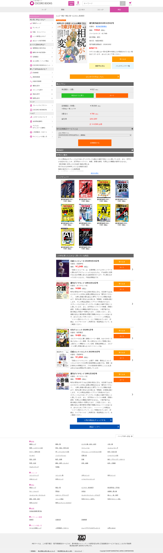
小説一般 (110, 444)
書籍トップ (32, 444)
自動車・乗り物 (112, 491)
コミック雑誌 (59, 499)
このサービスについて (40, 117)
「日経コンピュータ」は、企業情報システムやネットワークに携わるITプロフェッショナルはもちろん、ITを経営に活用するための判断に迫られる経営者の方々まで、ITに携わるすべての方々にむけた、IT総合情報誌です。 (91, 273)
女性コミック (59, 479)
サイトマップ (78, 551)
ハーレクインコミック (88, 479)
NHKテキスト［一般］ (114, 499)
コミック (100, 9)
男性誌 (57, 491)
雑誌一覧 (68, 15)
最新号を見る (100, 66)
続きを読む (95, 173)
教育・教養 (58, 459)
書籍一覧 (58, 444)
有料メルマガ (33, 503)
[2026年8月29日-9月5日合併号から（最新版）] (94, 135)
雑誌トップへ (94, 427)
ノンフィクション (60, 455)
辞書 (83, 459)
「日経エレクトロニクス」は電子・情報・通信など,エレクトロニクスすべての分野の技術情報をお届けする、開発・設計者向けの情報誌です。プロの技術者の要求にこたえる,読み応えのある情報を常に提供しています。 (91, 364)
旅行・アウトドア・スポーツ (116, 459)
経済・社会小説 (112, 451)
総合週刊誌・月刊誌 (114, 487)
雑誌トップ (32, 487)
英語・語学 (32, 459)
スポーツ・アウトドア (62, 495)
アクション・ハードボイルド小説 (91, 451)
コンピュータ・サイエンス (37, 495)
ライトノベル (85, 448)
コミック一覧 (59, 475)
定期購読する (94, 143)
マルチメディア (34, 467)
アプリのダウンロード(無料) (39, 127)
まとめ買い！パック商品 (41, 61)
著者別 (31, 519)
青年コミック (112, 475)
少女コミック (33, 479)
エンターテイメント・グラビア (91, 495)
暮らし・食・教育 (113, 495)
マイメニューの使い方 (40, 136)
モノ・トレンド (34, 491)
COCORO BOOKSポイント (41, 65)
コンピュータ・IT (113, 448)
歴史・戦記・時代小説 (62, 448)
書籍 (62, 9)
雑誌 (119, 9)
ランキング (36, 27)
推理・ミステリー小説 (36, 448)
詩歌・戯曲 (85, 463)
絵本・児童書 (112, 463)
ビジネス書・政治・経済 (89, 444)
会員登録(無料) (37, 121)
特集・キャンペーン (39, 32)
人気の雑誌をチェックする (94, 420)
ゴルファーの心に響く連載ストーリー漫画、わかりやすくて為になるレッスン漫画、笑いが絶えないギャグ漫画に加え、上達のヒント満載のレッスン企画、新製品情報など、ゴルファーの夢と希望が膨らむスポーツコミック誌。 (91, 342)
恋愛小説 (84, 455)
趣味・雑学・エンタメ (62, 463)
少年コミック (85, 475)
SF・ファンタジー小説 (62, 451)
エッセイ (32, 455)
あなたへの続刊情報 (39, 40)
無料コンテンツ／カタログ (63, 503)
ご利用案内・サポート (40, 132)
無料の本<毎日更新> (39, 52)
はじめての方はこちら (95, 77)
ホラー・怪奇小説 (34, 451)
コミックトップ (34, 475)
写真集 (57, 467)
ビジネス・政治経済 (78, 15)
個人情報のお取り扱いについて (46, 551)
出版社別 (58, 519)
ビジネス (82, 9)
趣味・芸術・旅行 (34, 499)
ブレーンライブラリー (40, 105)
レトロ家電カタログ (39, 36)
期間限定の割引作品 (39, 48)
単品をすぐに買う (77, 95)
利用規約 (33, 551)
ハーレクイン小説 (113, 455)
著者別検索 (36, 77)
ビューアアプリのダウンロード (91, 528)
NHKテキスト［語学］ (88, 499)
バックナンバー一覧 (123, 66)
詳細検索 (35, 72)
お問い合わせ (112, 528)
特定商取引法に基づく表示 (65, 551)
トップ (44, 9)
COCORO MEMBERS (40, 110)
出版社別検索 (37, 81)
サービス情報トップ (35, 528)
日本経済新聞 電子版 (35, 511)
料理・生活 (32, 463)
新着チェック (37, 23)
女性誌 (83, 491)
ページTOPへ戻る (124, 436)
